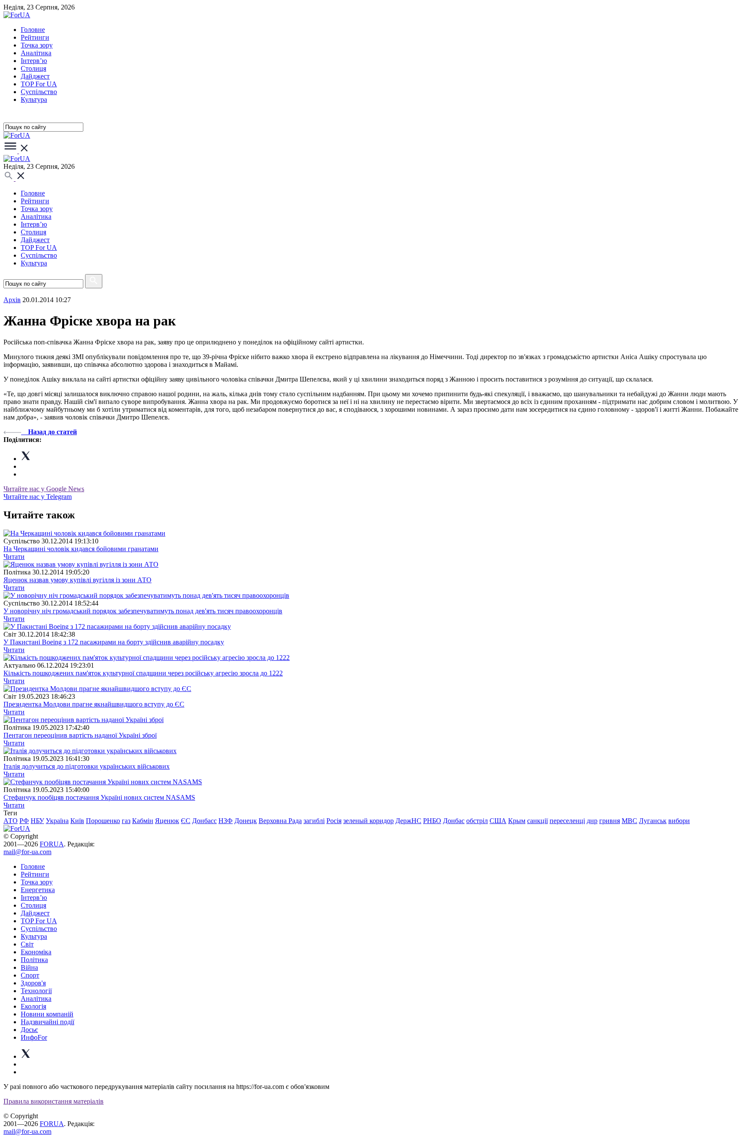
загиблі (314, 820)
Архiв (12, 299)
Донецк (245, 820)
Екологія (33, 1006)
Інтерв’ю (34, 60)
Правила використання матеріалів (53, 1101)
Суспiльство (39, 91)
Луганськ (653, 820)
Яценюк (167, 820)
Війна (29, 967)
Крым (516, 820)
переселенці (567, 820)
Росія (333, 820)
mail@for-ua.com (27, 851)
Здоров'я (33, 983)
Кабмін (142, 820)
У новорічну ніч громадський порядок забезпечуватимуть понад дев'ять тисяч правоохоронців (142, 611)
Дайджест (35, 76)
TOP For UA (39, 84)
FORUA (52, 844)
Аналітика (36, 53)
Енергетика (38, 889)
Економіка (36, 952)
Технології (36, 990)
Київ (77, 820)
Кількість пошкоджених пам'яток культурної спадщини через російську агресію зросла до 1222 (143, 673)
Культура (34, 99)
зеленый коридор (368, 820)
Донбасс (204, 820)
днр (592, 820)
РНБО (432, 820)
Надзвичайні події (47, 1021)
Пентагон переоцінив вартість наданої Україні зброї (80, 735)
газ (126, 820)
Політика (34, 959)
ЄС (185, 820)
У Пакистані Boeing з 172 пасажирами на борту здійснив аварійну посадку (113, 642)
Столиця (33, 68)
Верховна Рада (280, 820)
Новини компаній (47, 1014)
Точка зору (37, 45)
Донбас (454, 820)
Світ (27, 944)
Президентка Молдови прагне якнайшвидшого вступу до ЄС (93, 704)
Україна (57, 820)
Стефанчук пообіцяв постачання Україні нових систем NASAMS (99, 797)
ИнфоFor (34, 1037)
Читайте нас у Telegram (37, 496)
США (498, 820)
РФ (24, 820)
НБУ (37, 820)
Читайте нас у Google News (43, 488)
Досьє (29, 1029)
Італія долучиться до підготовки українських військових (86, 766)
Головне (33, 29)
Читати (14, 556)
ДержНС (408, 820)
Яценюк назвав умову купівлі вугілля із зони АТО (77, 580)
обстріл (477, 820)
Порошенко (103, 820)
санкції (537, 820)
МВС (629, 820)
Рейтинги (35, 37)
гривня (609, 820)
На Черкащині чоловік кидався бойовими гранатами (80, 548)
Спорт (30, 975)
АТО (10, 820)
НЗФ (225, 820)
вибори (679, 820)
